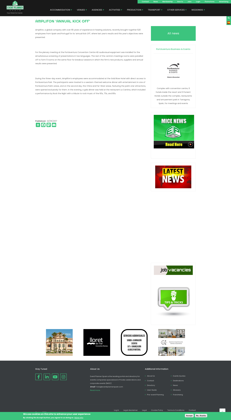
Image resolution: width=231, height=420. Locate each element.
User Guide (152, 390)
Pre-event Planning (155, 394)
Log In (116, 410)
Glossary (177, 390)
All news (173, 33)
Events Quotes (179, 376)
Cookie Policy (157, 410)
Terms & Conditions (175, 410)
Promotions (209, 1)
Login (198, 1)
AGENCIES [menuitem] (96, 10)
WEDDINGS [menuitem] (196, 10)
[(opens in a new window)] (59, 355)
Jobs (189, 1)
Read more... (95, 390)
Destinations (178, 380)
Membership (167, 1)
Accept (189, 416)
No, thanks (201, 416)
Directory (151, 385)
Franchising (178, 394)
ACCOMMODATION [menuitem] (59, 10)
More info (78, 417)
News (155, 1)
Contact (145, 1)
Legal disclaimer (130, 410)
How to (180, 1)
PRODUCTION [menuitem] (133, 10)
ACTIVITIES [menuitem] (113, 10)
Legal (144, 410)
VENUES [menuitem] (80, 10)
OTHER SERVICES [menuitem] (175, 10)
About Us (151, 376)
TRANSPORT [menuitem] (153, 10)
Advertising (223, 1)
